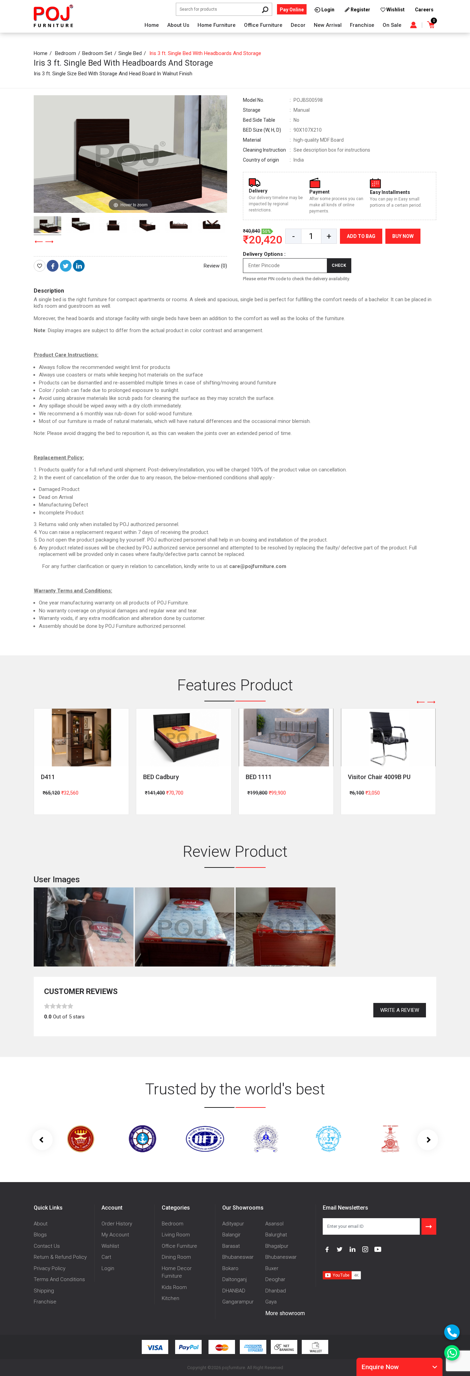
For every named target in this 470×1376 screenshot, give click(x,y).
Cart (106, 1257)
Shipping (44, 1291)
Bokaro (230, 1268)
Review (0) (215, 266)
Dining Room (176, 1257)
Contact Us (47, 1246)
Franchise (362, 25)
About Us (178, 25)
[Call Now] (452, 1332)
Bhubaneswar (238, 1257)
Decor (298, 25)
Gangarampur (238, 1302)
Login (108, 1268)
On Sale (392, 25)
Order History (117, 1224)
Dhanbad (275, 1291)
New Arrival (328, 25)
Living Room (176, 1235)
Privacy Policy (49, 1268)
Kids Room (174, 1287)
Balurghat (276, 1235)
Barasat (231, 1246)
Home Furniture (216, 25)
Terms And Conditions (59, 1279)
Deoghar (275, 1279)
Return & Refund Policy (60, 1257)
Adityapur (233, 1224)
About (40, 1224)
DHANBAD (233, 1291)
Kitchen (170, 1298)
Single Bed (130, 53)
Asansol (274, 1224)
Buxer (271, 1268)
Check (339, 265)
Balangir (231, 1235)
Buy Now (403, 236)
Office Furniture (263, 25)
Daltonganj (234, 1279)
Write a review (399, 1010)
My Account (115, 1235)
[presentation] (39, 242)
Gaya (271, 1302)
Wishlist (110, 1246)
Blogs (40, 1235)
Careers (424, 9)
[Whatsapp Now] (452, 1353)
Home (152, 25)
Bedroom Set (97, 53)
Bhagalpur (276, 1246)
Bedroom (65, 53)
